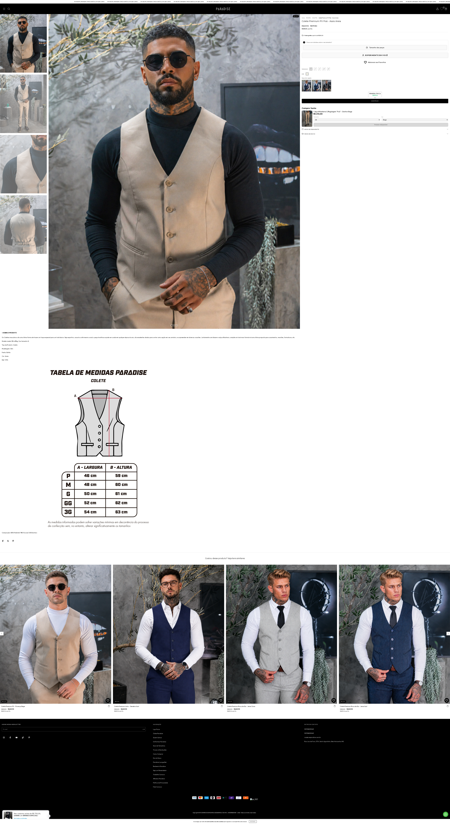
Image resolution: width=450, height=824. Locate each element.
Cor (303, 74)
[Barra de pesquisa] (9, 9)
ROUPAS (308, 18)
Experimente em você (376, 55)
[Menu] (4, 9)
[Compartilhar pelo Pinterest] (13, 541)
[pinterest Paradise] (29, 737)
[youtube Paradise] (16, 737)
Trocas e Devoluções (160, 750)
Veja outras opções (307, 78)
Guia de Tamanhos (159, 746)
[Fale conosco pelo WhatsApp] (445, 814)
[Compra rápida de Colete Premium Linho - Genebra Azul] (221, 706)
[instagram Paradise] (4, 737)
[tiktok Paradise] (23, 737)
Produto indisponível (380, 125)
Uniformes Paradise (159, 742)
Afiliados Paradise (159, 779)
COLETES (314, 18)
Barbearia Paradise (159, 766)
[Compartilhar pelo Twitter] (8, 541)
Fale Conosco (157, 787)
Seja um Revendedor (160, 770)
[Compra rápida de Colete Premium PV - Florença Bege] (109, 706)
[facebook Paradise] (10, 737)
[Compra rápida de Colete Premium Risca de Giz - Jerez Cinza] (334, 706)
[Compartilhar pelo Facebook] (3, 541)
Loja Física (156, 729)
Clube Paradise (158, 733)
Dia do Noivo (157, 758)
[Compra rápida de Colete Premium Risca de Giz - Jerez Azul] (447, 706)
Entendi (252, 821)
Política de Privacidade (160, 783)
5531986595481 (309, 729)
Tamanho (305, 69)
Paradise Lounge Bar (160, 762)
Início (303, 18)
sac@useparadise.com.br (312, 737)
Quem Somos (157, 737)
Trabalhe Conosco (159, 774)
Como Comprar (158, 754)
